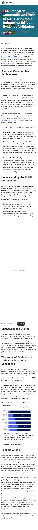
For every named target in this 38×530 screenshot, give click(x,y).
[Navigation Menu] (34, 2)
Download (21, 323)
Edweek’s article (9, 433)
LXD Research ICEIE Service (8, 323)
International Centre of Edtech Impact (12, 57)
